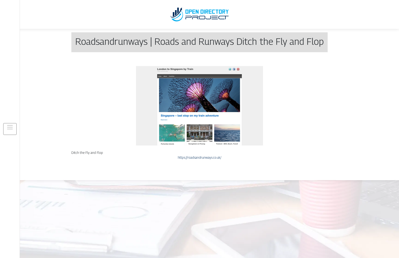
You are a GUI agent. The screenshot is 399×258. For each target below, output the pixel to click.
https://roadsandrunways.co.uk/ (199, 157)
